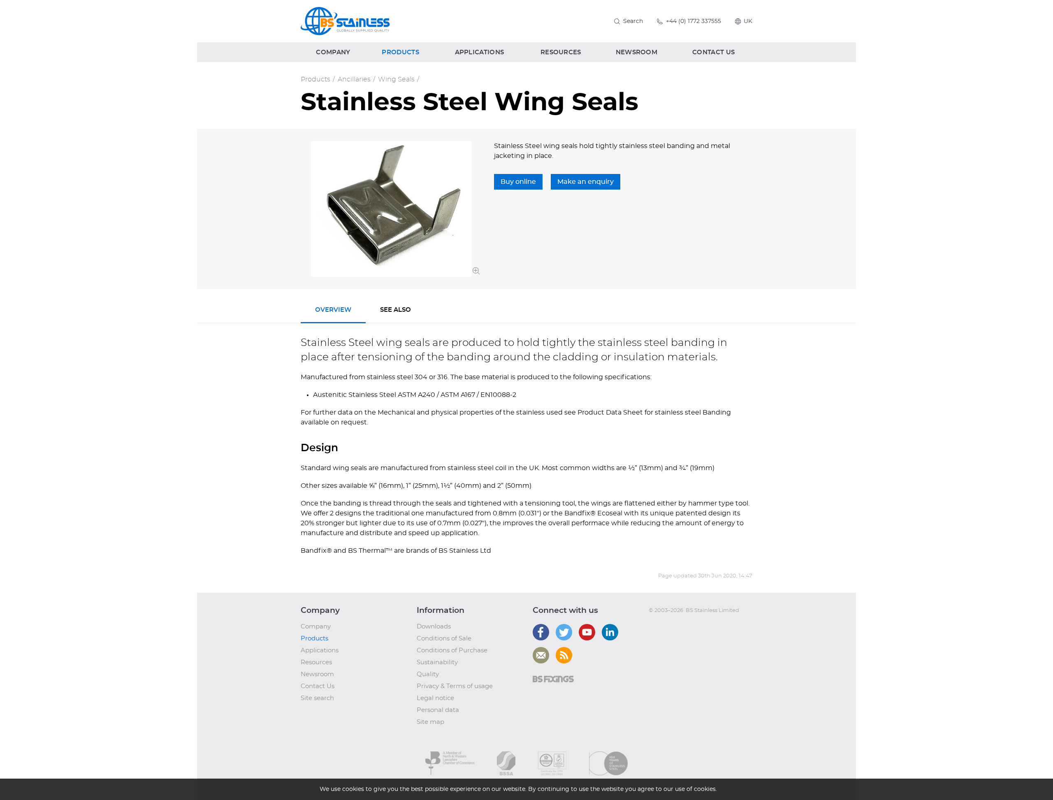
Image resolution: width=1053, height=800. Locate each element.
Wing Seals (396, 79)
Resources (316, 662)
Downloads (434, 627)
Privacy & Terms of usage (455, 686)
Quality (428, 674)
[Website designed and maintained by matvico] (664, 627)
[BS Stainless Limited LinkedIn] (610, 632)
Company (316, 627)
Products (315, 79)
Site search (317, 698)
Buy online (518, 182)
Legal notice (435, 698)
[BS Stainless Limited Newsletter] (540, 655)
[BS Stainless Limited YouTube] (586, 632)
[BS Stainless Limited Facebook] (540, 632)
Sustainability (437, 662)
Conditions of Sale (444, 638)
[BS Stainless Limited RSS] (563, 655)
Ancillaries (354, 79)
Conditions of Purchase (452, 650)
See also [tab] (395, 310)
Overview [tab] (333, 310)
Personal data (438, 710)
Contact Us (317, 686)
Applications (320, 650)
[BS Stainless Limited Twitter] (563, 632)
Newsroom (317, 674)
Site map (430, 722)
